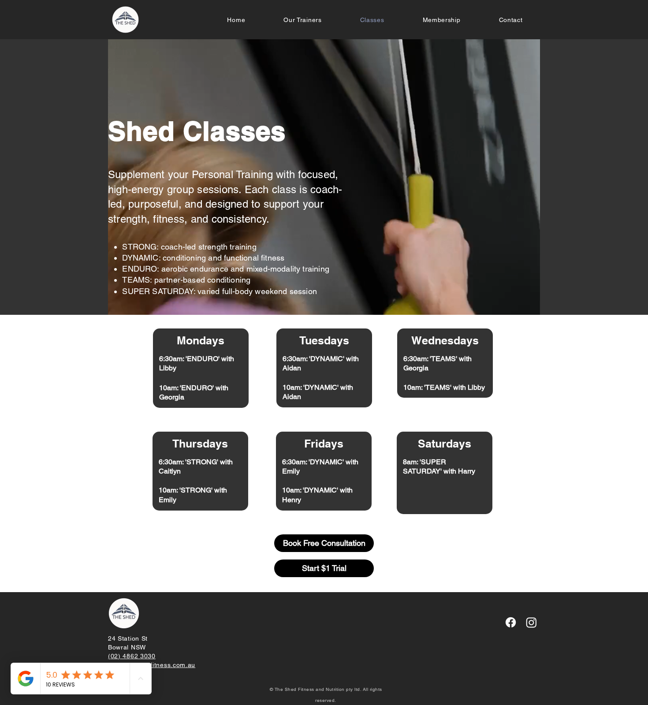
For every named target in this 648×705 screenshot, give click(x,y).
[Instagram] (531, 622)
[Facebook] (511, 622)
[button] (441, 20)
